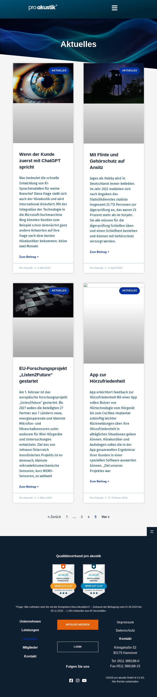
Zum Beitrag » (29, 256)
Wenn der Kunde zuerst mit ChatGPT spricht (40, 161)
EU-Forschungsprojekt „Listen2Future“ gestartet (43, 375)
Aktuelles (30, 639)
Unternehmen (30, 621)
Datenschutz (125, 630)
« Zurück (54, 517)
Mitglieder (30, 647)
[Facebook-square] (71, 680)
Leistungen (30, 630)
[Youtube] (84, 680)
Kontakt (30, 656)
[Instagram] (77, 680)
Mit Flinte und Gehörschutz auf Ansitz (107, 161)
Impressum (125, 622)
